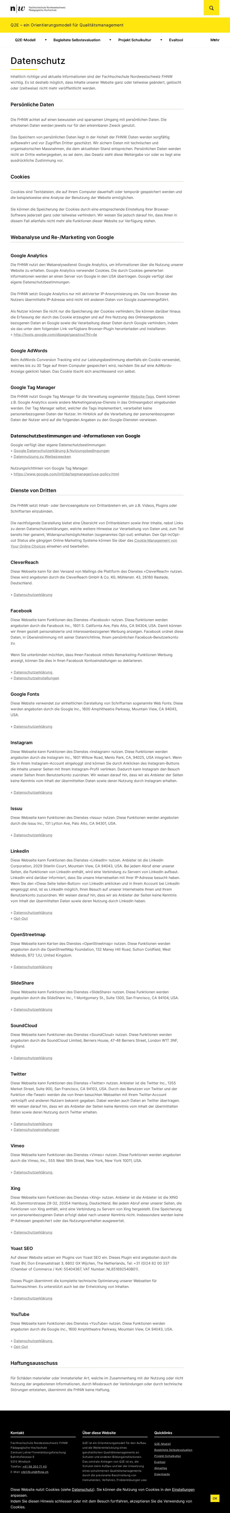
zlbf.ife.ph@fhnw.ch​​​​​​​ (34, 1472)
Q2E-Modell (25, 40)
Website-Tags (142, 396)
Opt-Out (21, 918)
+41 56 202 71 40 (34, 1466)
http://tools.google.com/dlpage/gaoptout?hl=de (55, 334)
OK (215, 1498)
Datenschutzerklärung (33, 594)
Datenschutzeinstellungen (36, 678)
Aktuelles (160, 1468)
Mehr (214, 40)
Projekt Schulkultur (134, 40)
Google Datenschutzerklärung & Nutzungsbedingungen (62, 450)
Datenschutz (82, 1489)
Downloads (162, 1474)
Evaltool (176, 40)
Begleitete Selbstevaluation (76, 40)
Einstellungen (183, 1489)
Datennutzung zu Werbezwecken (42, 456)
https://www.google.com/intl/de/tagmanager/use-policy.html (66, 474)
